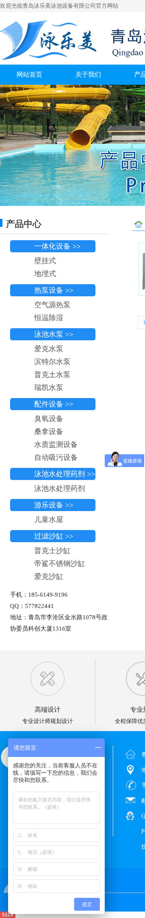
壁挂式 (45, 261)
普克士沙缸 (52, 551)
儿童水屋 (48, 520)
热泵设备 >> (53, 290)
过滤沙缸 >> (53, 536)
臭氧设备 (48, 419)
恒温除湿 (48, 318)
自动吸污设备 (56, 457)
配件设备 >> (53, 404)
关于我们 (88, 74)
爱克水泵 (48, 349)
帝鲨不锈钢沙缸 (59, 564)
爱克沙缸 (48, 576)
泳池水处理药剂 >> (64, 474)
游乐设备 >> (53, 505)
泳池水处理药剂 (59, 488)
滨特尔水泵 (52, 362)
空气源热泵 (52, 305)
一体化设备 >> (57, 246)
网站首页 (29, 74)
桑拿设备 (48, 432)
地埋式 (45, 274)
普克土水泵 (52, 375)
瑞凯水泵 (48, 388)
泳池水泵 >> (53, 334)
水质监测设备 (56, 444)
